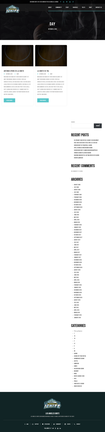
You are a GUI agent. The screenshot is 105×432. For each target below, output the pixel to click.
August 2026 (77, 185)
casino (75, 353)
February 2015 (78, 315)
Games (75, 366)
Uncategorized (78, 386)
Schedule (75, 7)
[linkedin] (63, 2)
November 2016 (78, 262)
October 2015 (77, 295)
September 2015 (78, 297)
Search (73, 122)
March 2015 (77, 312)
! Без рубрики (78, 331)
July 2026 (76, 187)
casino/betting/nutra (80, 356)
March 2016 (77, 282)
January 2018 (77, 227)
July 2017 (76, 242)
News (75, 373)
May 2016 (76, 277)
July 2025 (76, 192)
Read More (9, 100)
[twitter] (66, 2)
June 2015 (76, 305)
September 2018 (78, 207)
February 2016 (78, 285)
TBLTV (83, 7)
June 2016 (76, 275)
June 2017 (76, 245)
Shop (90, 7)
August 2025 (77, 190)
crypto (76, 361)
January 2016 (77, 287)
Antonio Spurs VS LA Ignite (14, 71)
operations (47, 424)
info (27, 424)
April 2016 (76, 280)
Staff (67, 7)
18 (74, 338)
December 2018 (78, 200)
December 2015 (78, 290)
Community (59, 7)
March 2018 (77, 222)
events (68, 424)
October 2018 (77, 205)
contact (78, 424)
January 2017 (77, 257)
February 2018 (78, 225)
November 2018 (78, 202)
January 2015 (77, 317)
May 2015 (76, 307)
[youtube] (69, 2)
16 (74, 336)
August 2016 (77, 270)
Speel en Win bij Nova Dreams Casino (83, 148)
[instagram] (73, 2)
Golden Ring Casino (79, 368)
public (75, 381)
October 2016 (77, 265)
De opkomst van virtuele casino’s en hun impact (86, 140)
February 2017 (78, 255)
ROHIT (18, 74)
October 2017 (77, 235)
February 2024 (78, 197)
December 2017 (78, 230)
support (37, 424)
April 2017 (76, 250)
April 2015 (76, 310)
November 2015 (78, 292)
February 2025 (78, 195)
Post (75, 378)
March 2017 (77, 252)
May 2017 (76, 247)
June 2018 (76, 215)
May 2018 (76, 217)
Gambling (76, 363)
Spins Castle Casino (79, 383)
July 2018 (76, 212)
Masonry (76, 371)
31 (74, 343)
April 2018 (76, 220)
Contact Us (99, 7)
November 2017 (78, 232)
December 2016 (78, 260)
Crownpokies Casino (79, 358)
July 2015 (76, 302)
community (58, 424)
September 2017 (78, 237)
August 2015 (77, 300)
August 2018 (77, 210)
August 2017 (77, 240)
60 (74, 351)
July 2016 (76, 272)
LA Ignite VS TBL (43, 71)
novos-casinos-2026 (79, 376)
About (50, 7)
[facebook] (60, 2)
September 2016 (78, 267)
